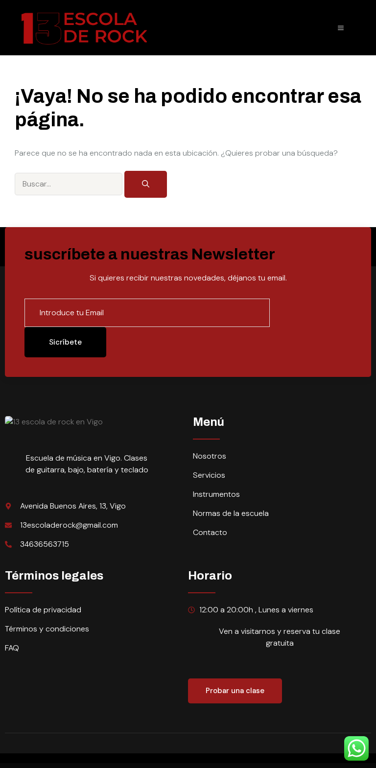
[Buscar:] (69, 183)
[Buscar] (145, 184)
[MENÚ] (340, 27)
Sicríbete (65, 342)
